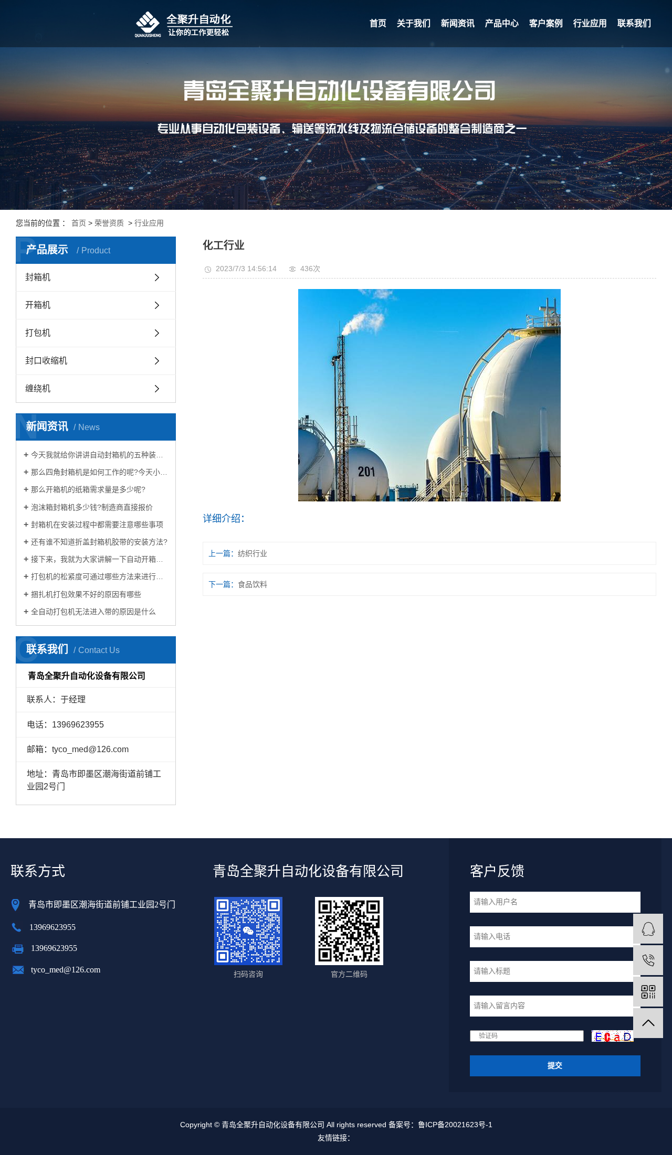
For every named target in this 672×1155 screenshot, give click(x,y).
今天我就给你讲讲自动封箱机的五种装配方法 (99, 455)
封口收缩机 (46, 360)
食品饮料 (252, 584)
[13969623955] (648, 960)
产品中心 (502, 23)
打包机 (37, 332)
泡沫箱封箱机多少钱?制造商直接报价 (92, 507)
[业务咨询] (648, 929)
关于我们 (413, 23)
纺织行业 (252, 553)
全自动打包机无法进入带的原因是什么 (93, 611)
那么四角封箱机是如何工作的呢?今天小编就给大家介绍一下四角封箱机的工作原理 (99, 472)
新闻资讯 (458, 23)
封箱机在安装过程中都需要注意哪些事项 (97, 524)
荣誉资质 (109, 223)
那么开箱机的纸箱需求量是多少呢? (88, 489)
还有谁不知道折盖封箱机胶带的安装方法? (99, 542)
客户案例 (546, 23)
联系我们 (634, 23)
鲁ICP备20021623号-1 (455, 1124)
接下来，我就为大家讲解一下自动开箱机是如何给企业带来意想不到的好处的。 (99, 559)
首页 (378, 23)
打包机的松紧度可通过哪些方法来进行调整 (99, 576)
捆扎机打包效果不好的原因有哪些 (86, 594)
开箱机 (37, 305)
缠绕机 (37, 388)
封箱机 (37, 277)
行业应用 (590, 23)
